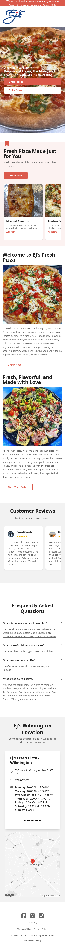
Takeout (7, 669)
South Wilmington (12, 688)
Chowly (37, 940)
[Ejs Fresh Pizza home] (14, 16)
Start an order (32, 820)
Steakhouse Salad (12, 632)
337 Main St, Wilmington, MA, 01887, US (34, 772)
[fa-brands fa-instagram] (32, 915)
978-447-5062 (22, 780)
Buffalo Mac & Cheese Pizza (37, 632)
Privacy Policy (41, 929)
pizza (15, 651)
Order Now (16, 175)
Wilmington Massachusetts (25, 699)
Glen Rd (7, 695)
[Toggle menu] (60, 16)
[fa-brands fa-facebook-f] (23, 915)
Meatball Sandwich (45, 636)
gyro (30, 651)
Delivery (41, 666)
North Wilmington (43, 684)
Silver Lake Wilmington (35, 688)
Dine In (16, 666)
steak (36, 651)
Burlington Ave (14, 691)
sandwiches (46, 651)
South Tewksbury (21, 695)
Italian (23, 651)
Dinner (32, 666)
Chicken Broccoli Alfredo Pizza (18, 636)
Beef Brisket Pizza (45, 629)
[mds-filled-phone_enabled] (41, 915)
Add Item (10, 232)
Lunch (24, 666)
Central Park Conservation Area (40, 691)
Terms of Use (24, 929)
